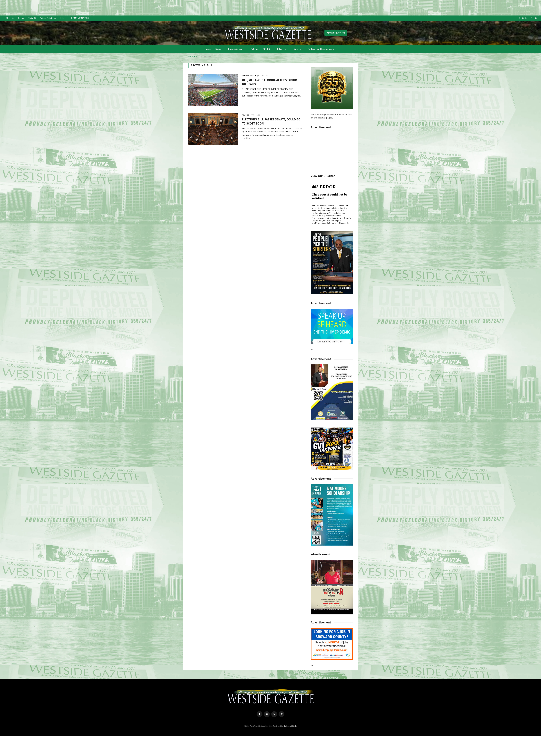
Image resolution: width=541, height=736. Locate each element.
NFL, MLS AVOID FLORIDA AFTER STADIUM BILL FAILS (269, 82)
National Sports (249, 75)
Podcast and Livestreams (321, 49)
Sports (297, 49)
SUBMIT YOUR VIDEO (80, 18)
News (218, 49)
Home (208, 49)
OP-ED (266, 49)
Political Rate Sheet (48, 18)
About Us (10, 18)
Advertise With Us (336, 33)
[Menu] (190, 33)
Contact (21, 18)
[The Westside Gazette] (267, 33)
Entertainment (235, 49)
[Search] (535, 18)
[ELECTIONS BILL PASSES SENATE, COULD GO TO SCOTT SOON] (213, 129)
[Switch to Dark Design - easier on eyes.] (531, 18)
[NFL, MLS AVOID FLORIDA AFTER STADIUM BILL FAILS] (213, 90)
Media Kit (32, 18)
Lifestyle (282, 49)
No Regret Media (290, 726)
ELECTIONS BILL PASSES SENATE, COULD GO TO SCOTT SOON (271, 121)
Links (62, 18)
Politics (255, 49)
